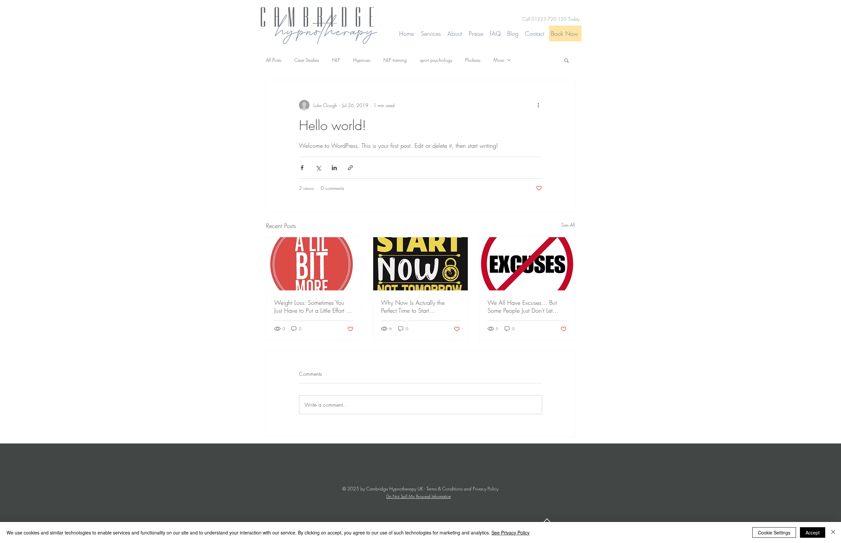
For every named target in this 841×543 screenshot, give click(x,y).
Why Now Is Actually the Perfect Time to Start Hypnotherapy (412, 306)
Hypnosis (361, 60)
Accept (813, 532)
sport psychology (436, 60)
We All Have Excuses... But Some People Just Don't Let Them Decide (522, 306)
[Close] (833, 532)
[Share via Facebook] (302, 168)
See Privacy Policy (510, 532)
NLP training (395, 60)
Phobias (472, 60)
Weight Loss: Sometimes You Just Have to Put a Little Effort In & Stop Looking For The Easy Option (312, 306)
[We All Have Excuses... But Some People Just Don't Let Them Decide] (527, 263)
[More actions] (538, 105)
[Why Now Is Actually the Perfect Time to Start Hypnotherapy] (420, 263)
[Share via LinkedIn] (334, 168)
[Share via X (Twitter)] (318, 168)
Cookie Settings (774, 532)
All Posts (273, 60)
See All (568, 225)
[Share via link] (350, 168)
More (498, 60)
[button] (566, 60)
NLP (336, 60)
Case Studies (306, 60)
